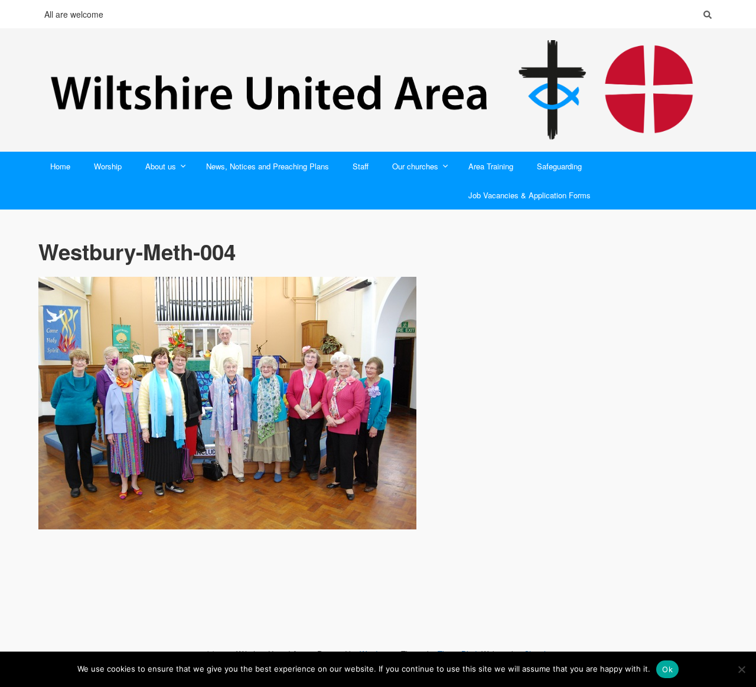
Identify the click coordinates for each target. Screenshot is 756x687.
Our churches (415, 166)
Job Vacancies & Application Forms (529, 195)
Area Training (490, 166)
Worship (108, 166)
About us (160, 166)
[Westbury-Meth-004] (378, 403)
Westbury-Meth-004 (137, 251)
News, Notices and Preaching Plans (267, 166)
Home (60, 166)
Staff (361, 166)
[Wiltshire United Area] (378, 90)
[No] (741, 669)
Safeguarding (559, 166)
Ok (667, 669)
